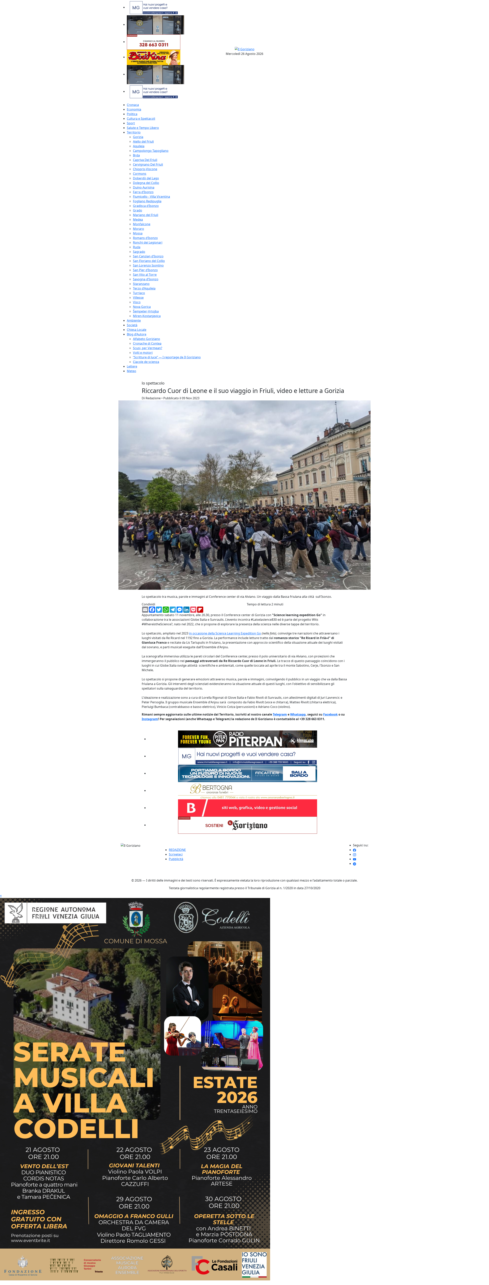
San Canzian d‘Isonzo (148, 256)
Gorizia (138, 137)
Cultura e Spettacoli (141, 118)
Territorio (134, 132)
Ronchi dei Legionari (147, 242)
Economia (134, 109)
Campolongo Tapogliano (150, 151)
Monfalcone (141, 224)
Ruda (136, 247)
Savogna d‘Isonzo (145, 279)
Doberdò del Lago (146, 178)
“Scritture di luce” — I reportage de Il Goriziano (167, 357)
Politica (132, 114)
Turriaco (139, 293)
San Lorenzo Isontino (148, 265)
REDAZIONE (177, 850)
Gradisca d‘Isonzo (146, 206)
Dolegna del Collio (146, 183)
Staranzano (141, 284)
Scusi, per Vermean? (147, 348)
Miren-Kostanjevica (147, 316)
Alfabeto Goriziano (146, 339)
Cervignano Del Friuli (148, 164)
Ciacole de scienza (146, 362)
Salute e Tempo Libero (143, 128)
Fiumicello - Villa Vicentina (151, 196)
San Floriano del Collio (149, 261)
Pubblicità (176, 859)
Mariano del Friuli (145, 215)
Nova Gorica (142, 307)
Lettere (132, 366)
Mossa (137, 233)
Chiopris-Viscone (145, 169)
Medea (138, 219)
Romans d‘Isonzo (145, 238)
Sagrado (139, 252)
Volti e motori (143, 353)
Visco (137, 302)
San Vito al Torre (145, 274)
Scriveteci (176, 854)
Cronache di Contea (147, 343)
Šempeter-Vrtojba (146, 311)
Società (132, 325)
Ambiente (134, 320)
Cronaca (133, 105)
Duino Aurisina (143, 187)
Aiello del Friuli (143, 141)
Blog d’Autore (136, 334)
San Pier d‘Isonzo (145, 270)
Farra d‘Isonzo (143, 192)
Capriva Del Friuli (145, 160)
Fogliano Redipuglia (147, 201)
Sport (131, 123)
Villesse (138, 297)
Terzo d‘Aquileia (144, 288)
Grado (137, 210)
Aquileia (138, 146)
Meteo (131, 371)
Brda (136, 155)
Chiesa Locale (136, 330)
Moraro (138, 229)
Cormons (139, 174)
